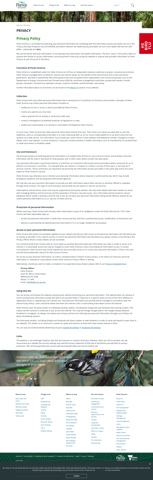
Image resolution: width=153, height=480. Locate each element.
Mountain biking (46, 422)
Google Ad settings (71, 327)
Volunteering (95, 443)
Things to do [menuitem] (54, 5)
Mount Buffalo (71, 438)
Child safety (120, 402)
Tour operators (96, 440)
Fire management (122, 408)
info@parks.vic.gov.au (36, 282)
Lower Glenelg (71, 435)
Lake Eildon (70, 432)
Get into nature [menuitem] (87, 5)
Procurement (120, 444)
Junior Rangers (46, 419)
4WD (42, 399)
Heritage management (121, 417)
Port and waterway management (122, 440)
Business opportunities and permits (97, 414)
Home (19, 25)
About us (119, 399)
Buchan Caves (71, 405)
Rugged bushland (22, 410)
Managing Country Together (122, 428)
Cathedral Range (72, 414)
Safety (93, 434)
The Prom (69, 446)
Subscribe (23, 370)
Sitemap (91, 456)
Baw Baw (69, 402)
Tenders (94, 437)
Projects (119, 447)
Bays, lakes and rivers (21, 400)
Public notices (121, 450)
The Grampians (71, 423)
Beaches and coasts (22, 404)
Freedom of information (65, 456)
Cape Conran (70, 411)
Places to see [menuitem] (39, 5)
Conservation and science (97, 408)
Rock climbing (45, 425)
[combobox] (124, 5)
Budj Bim (69, 408)
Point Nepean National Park (70, 442)
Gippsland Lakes (71, 420)
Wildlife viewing (46, 431)
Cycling (43, 410)
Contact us (120, 405)
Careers (94, 420)
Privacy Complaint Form (115, 264)
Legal (77, 456)
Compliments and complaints (44, 456)
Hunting (43, 416)
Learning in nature (97, 428)
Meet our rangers (97, 431)
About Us (74, 87)
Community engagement (95, 403)
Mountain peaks (21, 407)
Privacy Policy (100, 470)
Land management (122, 421)
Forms (118, 424)
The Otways (70, 426)
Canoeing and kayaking (45, 406)
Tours (43, 428)
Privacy (27, 25)
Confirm (77, 476)
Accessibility (28, 456)
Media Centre (121, 432)
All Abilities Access (97, 399)
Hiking (43, 413)
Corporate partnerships (95, 424)
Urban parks (20, 416)
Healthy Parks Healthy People (121, 412)
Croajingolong (71, 417)
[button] (132, 5)
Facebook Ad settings (91, 327)
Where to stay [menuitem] (69, 5)
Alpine (68, 399)
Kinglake (69, 429)
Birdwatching (45, 402)
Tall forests (19, 413)
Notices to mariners (123, 435)
